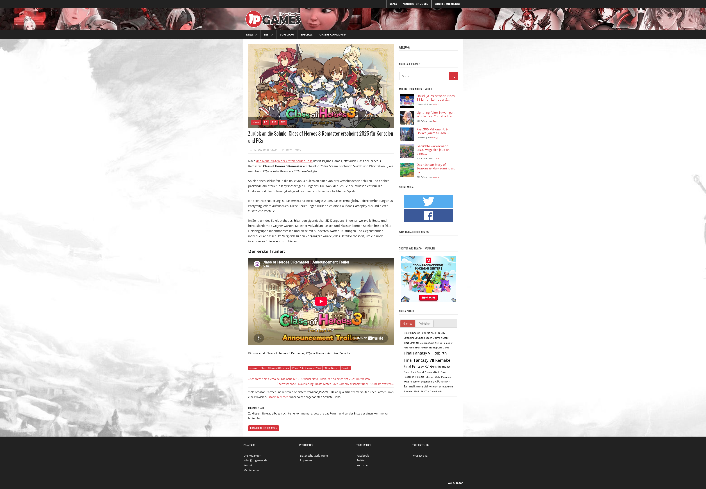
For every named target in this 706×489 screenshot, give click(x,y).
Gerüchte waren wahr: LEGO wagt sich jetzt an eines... (433, 150)
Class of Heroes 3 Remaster (275, 368)
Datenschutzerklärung (314, 455)
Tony (289, 149)
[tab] (407, 323)
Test (267, 34)
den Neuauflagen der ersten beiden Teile (284, 161)
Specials (307, 34)
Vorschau (287, 34)
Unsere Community (333, 34)
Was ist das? (420, 455)
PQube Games (331, 368)
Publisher (425, 323)
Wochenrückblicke (447, 4)
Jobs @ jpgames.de (255, 460)
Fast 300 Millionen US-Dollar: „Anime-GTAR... (433, 131)
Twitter (361, 460)
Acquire (253, 368)
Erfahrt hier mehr (279, 397)
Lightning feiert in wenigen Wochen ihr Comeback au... (436, 114)
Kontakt (248, 465)
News (250, 34)
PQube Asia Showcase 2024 (306, 368)
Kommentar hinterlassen (263, 428)
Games (407, 323)
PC (265, 122)
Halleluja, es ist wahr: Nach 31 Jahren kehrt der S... (436, 98)
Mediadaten (251, 470)
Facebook (363, 455)
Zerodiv (346, 368)
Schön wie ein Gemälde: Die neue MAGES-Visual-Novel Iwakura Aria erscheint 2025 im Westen (310, 379)
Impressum (307, 460)
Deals (393, 4)
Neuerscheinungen (415, 4)
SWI (283, 122)
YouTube (362, 465)
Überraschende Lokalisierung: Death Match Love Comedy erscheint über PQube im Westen (334, 384)
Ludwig (435, 104)
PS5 (274, 122)
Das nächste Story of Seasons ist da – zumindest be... (436, 168)
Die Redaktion (252, 455)
